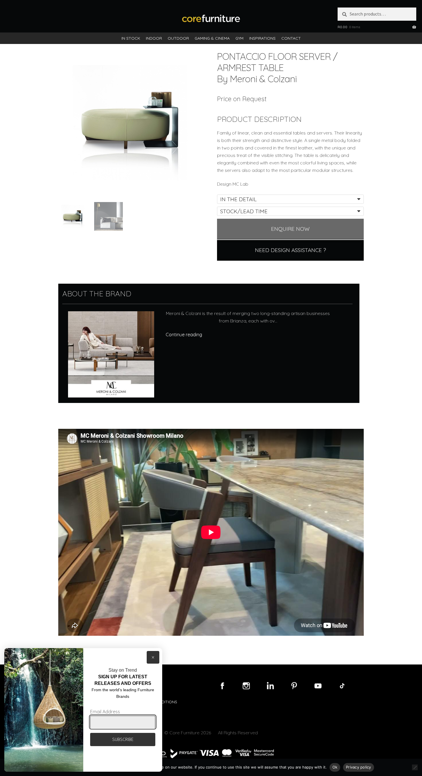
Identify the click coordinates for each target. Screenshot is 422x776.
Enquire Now (290, 228)
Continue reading (184, 334)
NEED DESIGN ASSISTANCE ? (290, 250)
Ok (335, 767)
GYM (239, 38)
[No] (415, 767)
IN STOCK (130, 38)
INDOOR (154, 38)
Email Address (105, 711)
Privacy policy (358, 767)
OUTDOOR (178, 38)
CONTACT (291, 38)
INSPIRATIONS (262, 38)
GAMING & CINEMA (212, 38)
